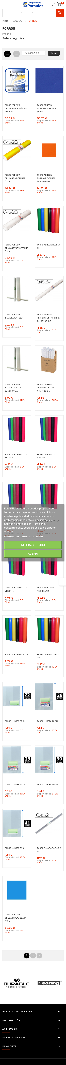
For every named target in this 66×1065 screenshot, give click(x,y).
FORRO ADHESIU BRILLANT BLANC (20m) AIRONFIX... (16, 108)
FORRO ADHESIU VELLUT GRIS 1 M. (48, 456)
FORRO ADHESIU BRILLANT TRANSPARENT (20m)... (16, 248)
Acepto (33, 553)
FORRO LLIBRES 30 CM (47, 784)
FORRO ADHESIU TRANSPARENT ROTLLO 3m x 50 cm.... (15, 387)
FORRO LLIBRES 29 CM (15, 784)
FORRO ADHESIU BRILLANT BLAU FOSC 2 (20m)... (48, 108)
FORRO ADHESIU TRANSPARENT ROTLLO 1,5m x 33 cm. (47, 387)
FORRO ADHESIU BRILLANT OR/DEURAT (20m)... (15, 178)
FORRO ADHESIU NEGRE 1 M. (48, 246)
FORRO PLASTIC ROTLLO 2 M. (49, 849)
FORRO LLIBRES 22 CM (15, 721)
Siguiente (39, 955)
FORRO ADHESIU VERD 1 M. (17, 654)
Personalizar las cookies (32, 536)
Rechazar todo (33, 545)
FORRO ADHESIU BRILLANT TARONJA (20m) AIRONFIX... (46, 178)
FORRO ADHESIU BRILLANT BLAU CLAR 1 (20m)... (15, 918)
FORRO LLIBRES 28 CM (47, 721)
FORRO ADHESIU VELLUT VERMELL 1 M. (48, 589)
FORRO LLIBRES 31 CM (15, 848)
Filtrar (54, 53)
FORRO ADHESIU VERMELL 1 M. (49, 656)
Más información (12, 536)
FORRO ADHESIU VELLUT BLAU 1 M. (16, 456)
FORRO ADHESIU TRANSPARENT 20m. (14, 316)
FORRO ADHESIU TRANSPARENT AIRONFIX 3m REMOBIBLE (48, 318)
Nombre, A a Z (34, 53)
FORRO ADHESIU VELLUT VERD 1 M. (16, 589)
